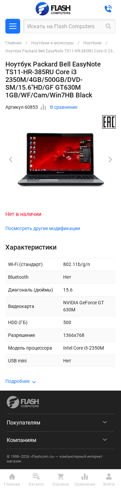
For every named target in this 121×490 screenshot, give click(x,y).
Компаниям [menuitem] (21, 440)
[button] (110, 159)
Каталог (12, 26)
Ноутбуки (92, 43)
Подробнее (17, 381)
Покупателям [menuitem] (23, 422)
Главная (13, 43)
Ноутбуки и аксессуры (52, 43)
